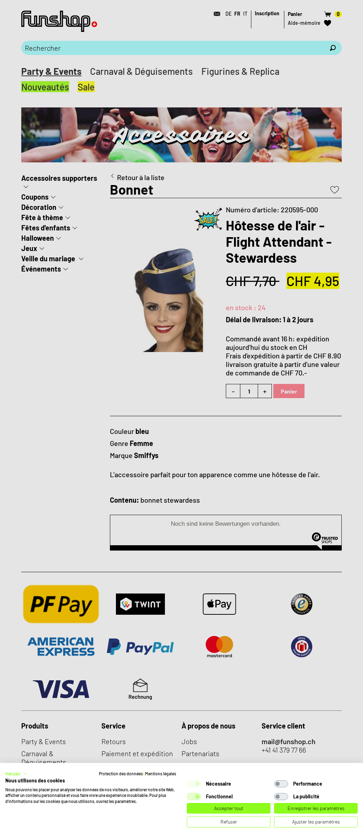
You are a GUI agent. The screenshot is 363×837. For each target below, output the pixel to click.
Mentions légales (160, 773)
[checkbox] (194, 783)
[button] (16, 773)
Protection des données (121, 773)
